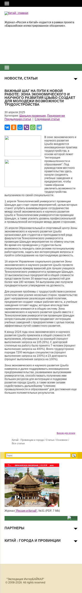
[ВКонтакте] (7, 127)
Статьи (50, 440)
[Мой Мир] (20, 127)
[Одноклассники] (13, 127)
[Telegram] (39, 127)
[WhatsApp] (33, 127)
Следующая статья (47, 119)
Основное (62, 440)
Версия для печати (66, 433)
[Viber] (26, 127)
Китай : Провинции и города (28, 440)
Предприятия (56, 115)
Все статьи (18, 443)
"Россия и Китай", (26, 510)
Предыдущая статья (18, 119)
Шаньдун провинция (32, 115)
